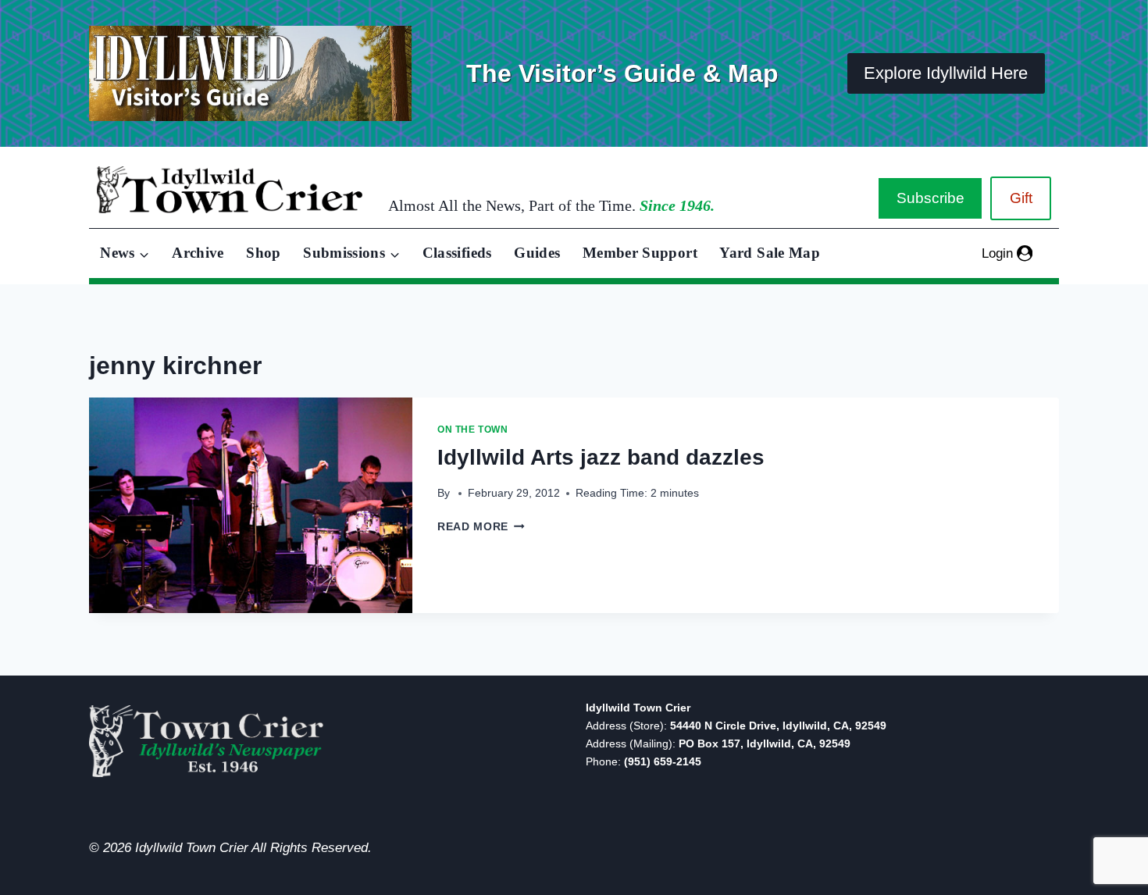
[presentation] (250, 505)
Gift (1021, 198)
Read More (481, 527)
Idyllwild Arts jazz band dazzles (601, 457)
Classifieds (457, 252)
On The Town (472, 429)
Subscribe (930, 198)
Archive (198, 252)
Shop (263, 252)
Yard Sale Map (769, 252)
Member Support (640, 252)
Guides (537, 252)
